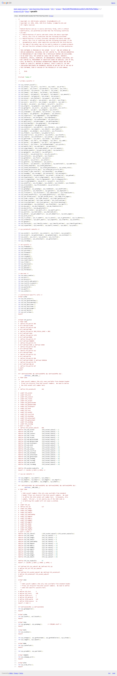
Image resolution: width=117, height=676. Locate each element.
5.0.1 (52, 9)
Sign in (113, 3)
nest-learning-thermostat (39, 9)
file (51, 16)
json (113, 673)
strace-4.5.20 (19, 11)
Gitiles (11, 673)
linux (27, 11)
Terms (21, 673)
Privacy (16, 673)
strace (58, 9)
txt (109, 673)
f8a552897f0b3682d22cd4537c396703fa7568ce (80, 9)
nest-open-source (21, 9)
